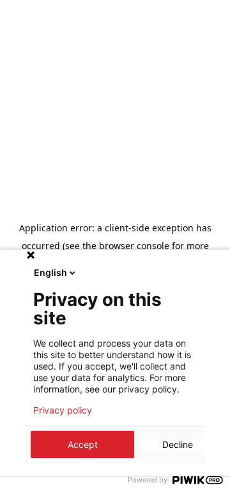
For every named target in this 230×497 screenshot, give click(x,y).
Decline (177, 444)
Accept (83, 444)
